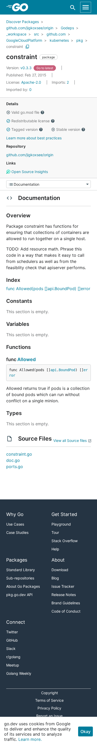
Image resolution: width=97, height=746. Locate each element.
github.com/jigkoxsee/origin (29, 28)
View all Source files (70, 440)
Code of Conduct (65, 611)
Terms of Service (49, 700)
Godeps (67, 28)
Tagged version (24, 129)
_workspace (16, 34)
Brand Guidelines (65, 603)
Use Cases (15, 524)
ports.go (14, 466)
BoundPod (67, 370)
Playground (61, 524)
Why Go (15, 514)
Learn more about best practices (34, 138)
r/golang (13, 657)
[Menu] (48, 184)
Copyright (49, 693)
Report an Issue (49, 716)
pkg (79, 40)
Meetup (12, 665)
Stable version (68, 129)
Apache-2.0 (31, 82)
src (36, 34)
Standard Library (20, 570)
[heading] (22, 7)
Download (59, 570)
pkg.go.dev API (19, 594)
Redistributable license (30, 121)
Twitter (12, 632)
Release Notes (63, 594)
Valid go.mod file (25, 112)
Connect (15, 622)
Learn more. (30, 739)
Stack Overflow (64, 541)
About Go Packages (23, 586)
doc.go (13, 460)
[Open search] (72, 7)
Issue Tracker (62, 586)
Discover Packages (22, 21)
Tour (55, 532)
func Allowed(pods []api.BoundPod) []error (48, 288)
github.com (56, 34)
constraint (14, 46)
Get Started (64, 514)
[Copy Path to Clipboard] (27, 46)
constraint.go (19, 454)
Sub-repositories (20, 578)
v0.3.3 (19, 68)
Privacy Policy (49, 708)
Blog (55, 578)
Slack (11, 648)
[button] (8, 112)
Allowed (26, 359)
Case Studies (17, 532)
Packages (16, 560)
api (53, 370)
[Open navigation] (85, 7)
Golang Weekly (18, 673)
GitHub (12, 640)
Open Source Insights (29, 171)
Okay (85, 731)
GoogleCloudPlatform (24, 40)
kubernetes (59, 40)
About (58, 560)
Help (55, 549)
